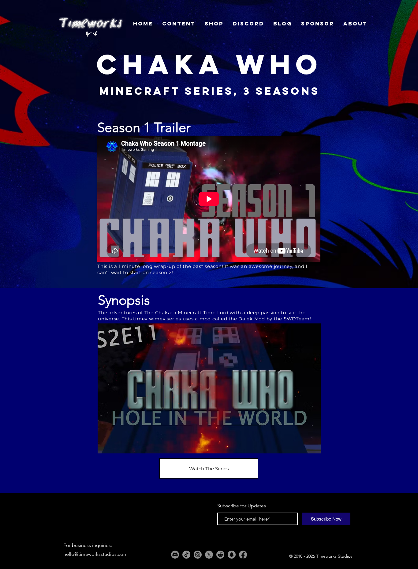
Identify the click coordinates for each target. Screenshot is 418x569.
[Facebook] (243, 555)
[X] (209, 555)
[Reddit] (220, 555)
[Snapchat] (232, 555)
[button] (209, 388)
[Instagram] (198, 555)
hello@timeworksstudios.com (95, 554)
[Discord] (175, 555)
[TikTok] (186, 555)
